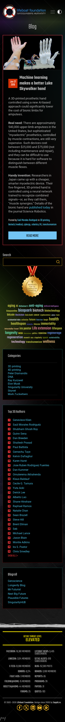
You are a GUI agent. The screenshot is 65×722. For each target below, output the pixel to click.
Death (58, 315)
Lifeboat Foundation (25, 703)
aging (11, 306)
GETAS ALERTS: (41, 659)
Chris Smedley (21, 551)
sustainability (54, 338)
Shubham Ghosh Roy (25, 429)
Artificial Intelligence (51, 306)
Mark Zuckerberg (18, 394)
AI (17, 306)
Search (58, 262)
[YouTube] (39, 708)
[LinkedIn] (33, 708)
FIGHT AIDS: (15, 676)
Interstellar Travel (11, 329)
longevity (11, 333)
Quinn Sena (19, 433)
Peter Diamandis (17, 373)
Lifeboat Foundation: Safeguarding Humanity (24, 12)
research (27, 338)
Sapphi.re (57, 703)
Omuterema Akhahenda (27, 474)
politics (35, 333)
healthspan (18, 324)
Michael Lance (21, 533)
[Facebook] (19, 708)
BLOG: (37, 666)
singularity (38, 338)
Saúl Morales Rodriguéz (27, 220)
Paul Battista (20, 447)
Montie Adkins (21, 542)
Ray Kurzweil (15, 380)
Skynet (12, 390)
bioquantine (11, 310)
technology (18, 342)
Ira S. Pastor (20, 547)
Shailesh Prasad (22, 442)
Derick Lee (19, 492)
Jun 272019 (13, 83)
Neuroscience (27, 334)
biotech (38, 310)
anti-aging (36, 306)
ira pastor (25, 328)
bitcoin (10, 315)
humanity (30, 324)
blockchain (19, 315)
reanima (42, 333)
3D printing (45, 220)
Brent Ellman (20, 524)
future (32, 319)
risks (32, 338)
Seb (15, 528)
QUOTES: (38, 692)
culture (53, 315)
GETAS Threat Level (33, 639)
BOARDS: (38, 671)
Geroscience (15, 581)
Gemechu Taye (21, 451)
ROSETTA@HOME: (11, 687)
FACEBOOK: (11, 651)
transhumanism (49, 224)
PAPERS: (38, 687)
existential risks (14, 320)
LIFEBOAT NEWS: (42, 651)
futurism (39, 320)
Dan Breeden (20, 438)
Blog (32, 27)
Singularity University (20, 387)
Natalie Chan (20, 510)
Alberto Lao (19, 497)
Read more (32, 236)
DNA (10, 376)
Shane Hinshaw (22, 501)
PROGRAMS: (40, 681)
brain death (29, 315)
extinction (24, 320)
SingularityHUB (17, 602)
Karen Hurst (20, 460)
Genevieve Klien (22, 420)
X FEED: (12, 666)
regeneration (15, 337)
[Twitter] (26, 708)
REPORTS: (39, 676)
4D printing (14, 369)
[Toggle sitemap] (52, 12)
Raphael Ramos (22, 506)
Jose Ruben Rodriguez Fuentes (31, 465)
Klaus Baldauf (21, 479)
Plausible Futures (18, 598)
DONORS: (21, 671)
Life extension (41, 328)
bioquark (25, 310)
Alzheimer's (23, 306)
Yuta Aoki (18, 488)
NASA (20, 333)
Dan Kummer (20, 469)
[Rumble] (46, 708)
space (45, 337)
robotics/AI (37, 224)
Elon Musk (14, 383)
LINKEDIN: (12, 659)
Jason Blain (20, 537)
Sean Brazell (20, 515)
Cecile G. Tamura (23, 483)
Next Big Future (17, 593)
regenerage (54, 333)
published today (39, 207)
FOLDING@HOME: (11, 681)
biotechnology (52, 311)
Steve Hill (18, 519)
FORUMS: (24, 692)
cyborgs (27, 224)
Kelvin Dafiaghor (22, 456)
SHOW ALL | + (13, 556)
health (54, 319)
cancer (36, 315)
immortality (48, 324)
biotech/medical (15, 224)
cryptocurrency (45, 315)
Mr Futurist (14, 589)
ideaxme (37, 324)
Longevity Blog (16, 585)
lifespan (57, 328)
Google (46, 320)
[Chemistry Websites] (32, 282)
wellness (49, 342)
